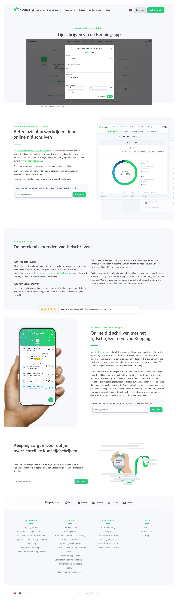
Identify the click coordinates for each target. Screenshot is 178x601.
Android (99, 503)
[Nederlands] (20, 593)
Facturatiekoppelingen (31, 548)
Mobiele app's (31, 544)
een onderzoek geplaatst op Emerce (33, 151)
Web (70, 503)
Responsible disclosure (108, 548)
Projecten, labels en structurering (70, 536)
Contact (146, 527)
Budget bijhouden (70, 540)
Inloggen (140, 10)
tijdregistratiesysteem (32, 161)
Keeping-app (103, 352)
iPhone (84, 503)
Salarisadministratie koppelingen (31, 552)
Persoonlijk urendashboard (70, 564)
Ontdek (40, 10)
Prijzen (82, 10)
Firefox (130, 503)
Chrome (114, 503)
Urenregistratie (70, 527)
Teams (70, 568)
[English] (14, 593)
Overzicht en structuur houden (31, 536)
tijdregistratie (62, 273)
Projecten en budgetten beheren (31, 532)
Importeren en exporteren (70, 572)
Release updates (146, 532)
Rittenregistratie (69, 532)
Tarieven (70, 552)
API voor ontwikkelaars (108, 544)
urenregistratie (46, 273)
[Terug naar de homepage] (24, 9)
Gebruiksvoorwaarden (108, 536)
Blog (108, 10)
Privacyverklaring (108, 540)
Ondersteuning (96, 10)
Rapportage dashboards (70, 544)
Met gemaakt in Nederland (89, 593)
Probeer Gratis (155, 10)
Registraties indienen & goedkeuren (31, 540)
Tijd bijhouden (31, 527)
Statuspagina (108, 532)
